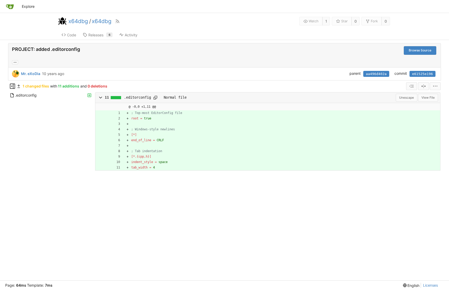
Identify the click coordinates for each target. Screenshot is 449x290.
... (15, 61)
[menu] (435, 86)
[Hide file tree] (12, 86)
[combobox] (411, 86)
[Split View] (423, 86)
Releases (99, 35)
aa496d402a (376, 74)
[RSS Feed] (117, 21)
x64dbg (78, 21)
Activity (131, 35)
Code (71, 35)
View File (428, 97)
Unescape (406, 97)
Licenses (430, 285)
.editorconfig (137, 97)
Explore (28, 6)
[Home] (10, 6)
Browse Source (420, 50)
